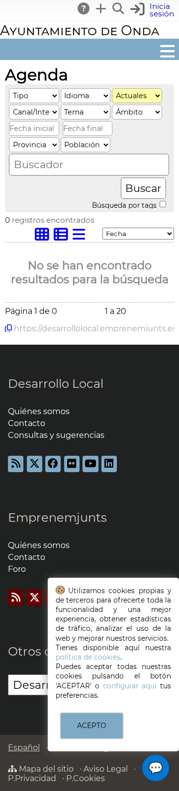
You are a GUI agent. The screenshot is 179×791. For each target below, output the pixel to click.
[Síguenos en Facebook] (53, 464)
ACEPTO (91, 726)
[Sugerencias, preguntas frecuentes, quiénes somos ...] (84, 8)
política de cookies (88, 657)
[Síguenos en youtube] (90, 464)
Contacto (26, 423)
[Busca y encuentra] (119, 8)
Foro (17, 569)
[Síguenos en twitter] (34, 464)
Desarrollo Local (55, 383)
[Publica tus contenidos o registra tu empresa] (101, 8)
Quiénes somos (39, 411)
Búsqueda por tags (125, 205)
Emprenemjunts (57, 517)
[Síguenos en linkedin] (109, 464)
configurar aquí (130, 686)
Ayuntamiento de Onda (79, 30)
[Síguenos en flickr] (72, 464)
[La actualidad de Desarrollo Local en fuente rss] (15, 464)
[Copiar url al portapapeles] (8, 328)
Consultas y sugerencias (56, 435)
